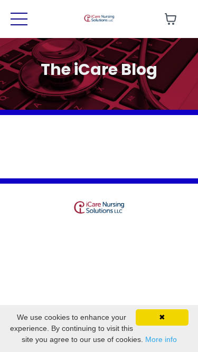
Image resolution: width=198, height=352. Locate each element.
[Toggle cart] (170, 19)
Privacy (117, 234)
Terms (79, 234)
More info (161, 339)
